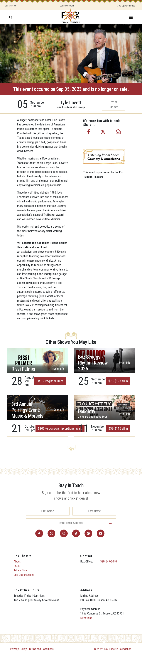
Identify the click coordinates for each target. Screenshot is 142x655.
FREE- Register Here (50, 381)
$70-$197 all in (118, 381)
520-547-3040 (108, 561)
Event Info (58, 369)
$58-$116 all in (118, 428)
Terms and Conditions (41, 649)
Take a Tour (20, 570)
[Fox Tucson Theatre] (71, 17)
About (17, 561)
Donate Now (10, 5)
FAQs (17, 566)
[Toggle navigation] (131, 17)
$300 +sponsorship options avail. (60, 428)
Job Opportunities (126, 5)
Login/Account (67, 5)
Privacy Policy (18, 649)
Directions (86, 618)
